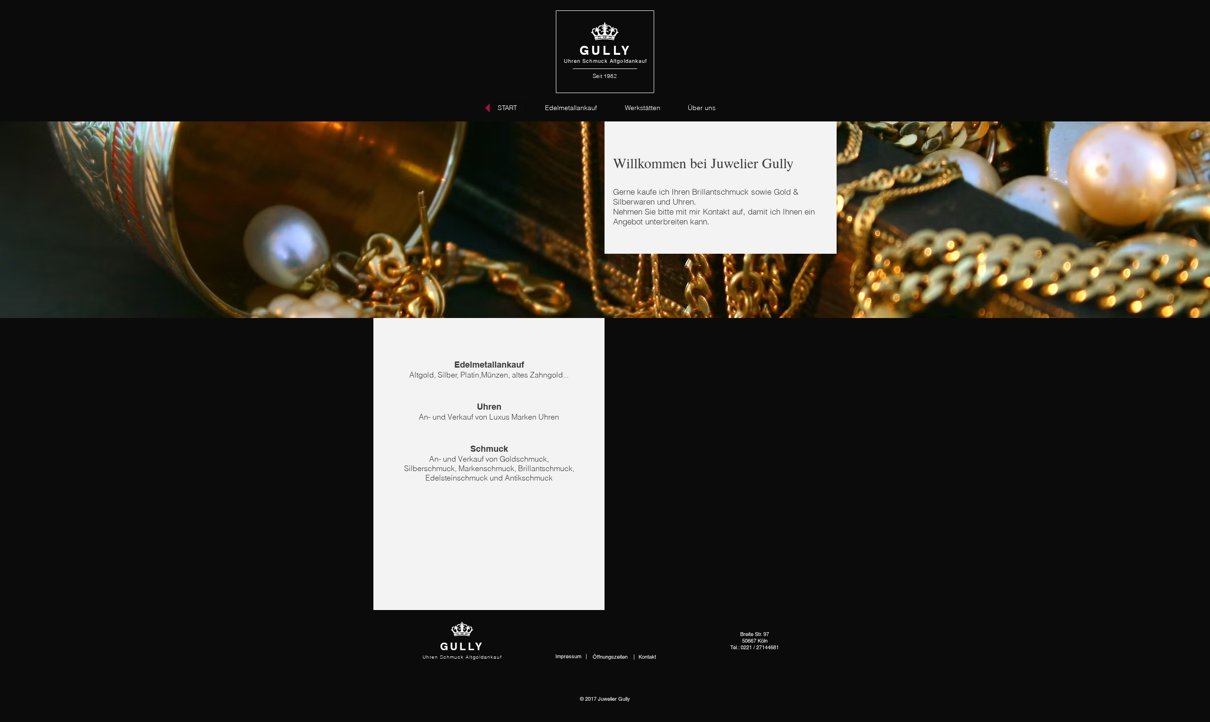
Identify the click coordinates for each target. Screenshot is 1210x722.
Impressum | (571, 656)
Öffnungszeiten (611, 656)
